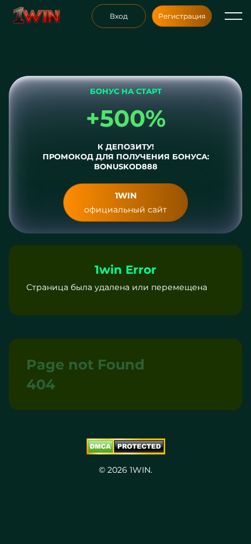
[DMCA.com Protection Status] (125, 446)
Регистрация (181, 16)
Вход (119, 16)
